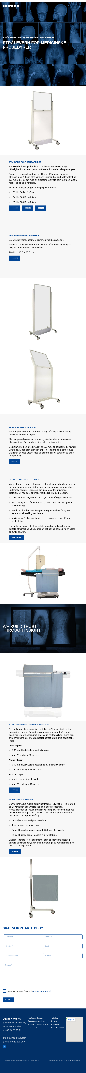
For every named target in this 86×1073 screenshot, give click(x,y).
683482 (41, 208)
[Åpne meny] (80, 6)
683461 (15, 461)
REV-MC (15, 851)
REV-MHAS (16, 537)
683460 (15, 208)
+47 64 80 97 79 (13, 1030)
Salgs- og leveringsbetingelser (71, 1060)
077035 (15, 790)
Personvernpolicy (54, 1060)
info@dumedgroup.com (14, 1038)
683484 (28, 208)
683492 (15, 258)
